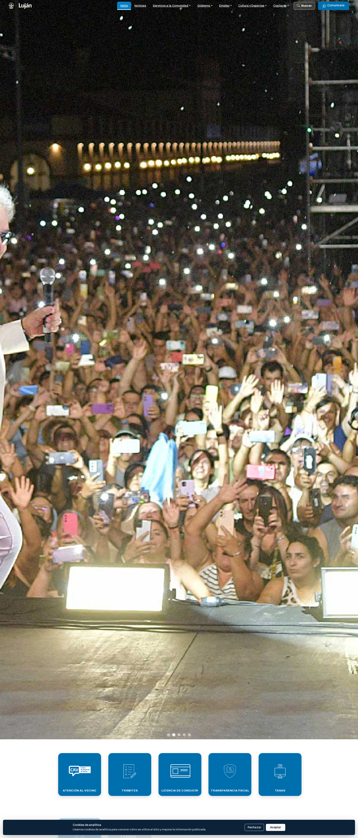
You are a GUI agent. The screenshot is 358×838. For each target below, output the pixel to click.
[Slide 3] (179, 734)
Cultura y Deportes (251, 5)
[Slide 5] (189, 734)
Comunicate (335, 5)
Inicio (124, 5)
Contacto (280, 5)
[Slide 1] (168, 734)
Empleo (224, 5)
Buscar (306, 5)
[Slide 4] (184, 734)
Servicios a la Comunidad (170, 5)
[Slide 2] (173, 734)
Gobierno (203, 5)
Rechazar (254, 827)
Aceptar (275, 827)
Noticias (140, 5)
